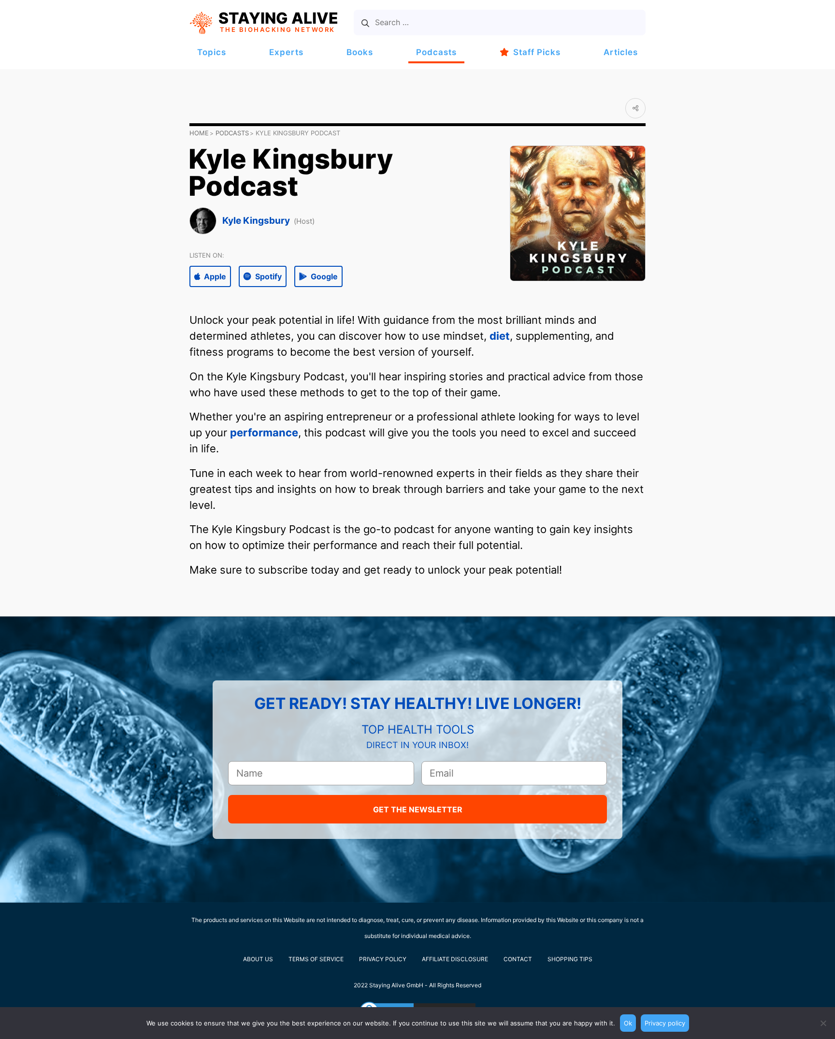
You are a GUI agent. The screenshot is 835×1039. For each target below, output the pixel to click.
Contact (518, 959)
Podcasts (436, 52)
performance (264, 432)
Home (199, 133)
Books (359, 52)
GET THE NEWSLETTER (417, 809)
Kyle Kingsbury (256, 220)
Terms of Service (316, 959)
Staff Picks (537, 52)
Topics (211, 52)
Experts (286, 52)
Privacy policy (665, 1023)
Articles (621, 52)
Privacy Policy (382, 959)
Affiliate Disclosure (455, 959)
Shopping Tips (569, 959)
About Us (258, 959)
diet (499, 336)
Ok (628, 1023)
